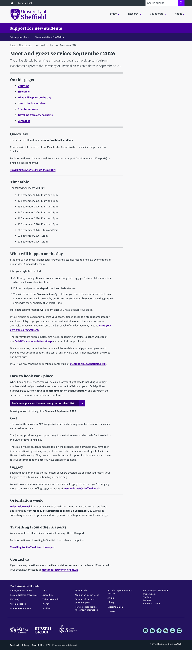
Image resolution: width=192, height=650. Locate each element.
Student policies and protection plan (84, 601)
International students (20, 608)
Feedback (15, 645)
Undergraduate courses (21, 590)
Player (45, 603)
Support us (47, 595)
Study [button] (113, 14)
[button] (20, 37)
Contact (111, 611)
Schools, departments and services (120, 592)
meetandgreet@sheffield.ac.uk (88, 364)
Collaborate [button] (156, 14)
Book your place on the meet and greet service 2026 (43, 403)
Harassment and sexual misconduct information (86, 608)
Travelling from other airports (35, 115)
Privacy (25, 645)
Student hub (81, 590)
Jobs (44, 590)
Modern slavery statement (64, 645)
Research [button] (133, 14)
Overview (23, 86)
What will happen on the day (34, 97)
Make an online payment (87, 595)
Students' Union (115, 606)
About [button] (178, 14)
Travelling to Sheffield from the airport (33, 170)
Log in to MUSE (25, 3)
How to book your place (31, 103)
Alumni (111, 597)
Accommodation (18, 603)
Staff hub (46, 608)
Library (111, 602)
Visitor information (51, 599)
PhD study (15, 599)
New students (25, 45)
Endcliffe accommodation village (33, 341)
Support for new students (36, 28)
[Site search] (181, 3)
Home (13, 45)
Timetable (24, 92)
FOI (48, 645)
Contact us (24, 121)
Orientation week (28, 109)
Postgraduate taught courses (23, 595)
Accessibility (38, 645)
